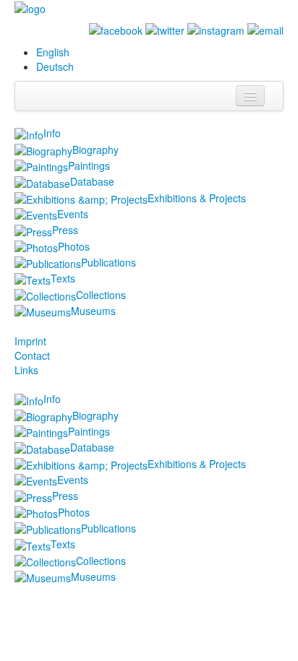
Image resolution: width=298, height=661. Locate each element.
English (52, 52)
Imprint (30, 341)
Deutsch (55, 66)
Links (26, 370)
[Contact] (265, 29)
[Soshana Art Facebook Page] (115, 29)
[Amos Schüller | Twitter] (164, 29)
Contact (32, 355)
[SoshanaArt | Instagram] (215, 29)
